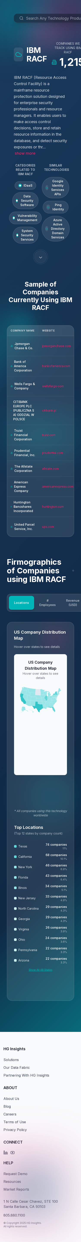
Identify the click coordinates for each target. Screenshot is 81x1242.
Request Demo (15, 1174)
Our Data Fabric (16, 1067)
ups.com (48, 526)
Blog (7, 1106)
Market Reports (16, 1189)
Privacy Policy (15, 1130)
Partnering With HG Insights (26, 1075)
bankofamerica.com (56, 366)
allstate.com (50, 468)
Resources (12, 1181)
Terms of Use (14, 1122)
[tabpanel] (40, 811)
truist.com (49, 435)
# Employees (47, 603)
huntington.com (53, 506)
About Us (11, 1098)
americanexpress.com (57, 486)
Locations (21, 602)
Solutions (11, 1060)
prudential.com (52, 453)
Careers (9, 1114)
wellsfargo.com (53, 386)
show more (25, 153)
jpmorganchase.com (56, 346)
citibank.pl (49, 410)
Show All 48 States (40, 969)
